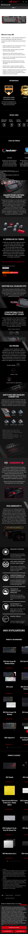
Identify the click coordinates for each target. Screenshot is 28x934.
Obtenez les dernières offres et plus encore (11, 903)
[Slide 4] (13, 747)
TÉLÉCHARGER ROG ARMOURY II (14, 527)
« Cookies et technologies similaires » (11, 924)
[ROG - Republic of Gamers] (14, 2)
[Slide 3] (11, 747)
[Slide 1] (7, 747)
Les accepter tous (20, 931)
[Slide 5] (14, 747)
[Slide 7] (18, 747)
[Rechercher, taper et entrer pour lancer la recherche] (23, 1)
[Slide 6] (16, 747)
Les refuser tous (7, 931)
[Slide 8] (20, 747)
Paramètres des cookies (14, 927)
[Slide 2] (9, 747)
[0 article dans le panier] (26, 1)
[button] (2, 1)
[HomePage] (2, 895)
